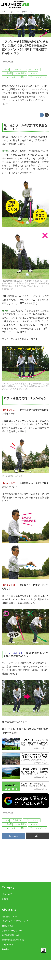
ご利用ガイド (8, 944)
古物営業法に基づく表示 (13, 940)
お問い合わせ (8, 926)
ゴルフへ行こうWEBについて (15, 921)
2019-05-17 (8, 62)
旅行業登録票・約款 (11, 935)
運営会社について (10, 916)
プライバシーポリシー (12, 930)
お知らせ (6, 949)
